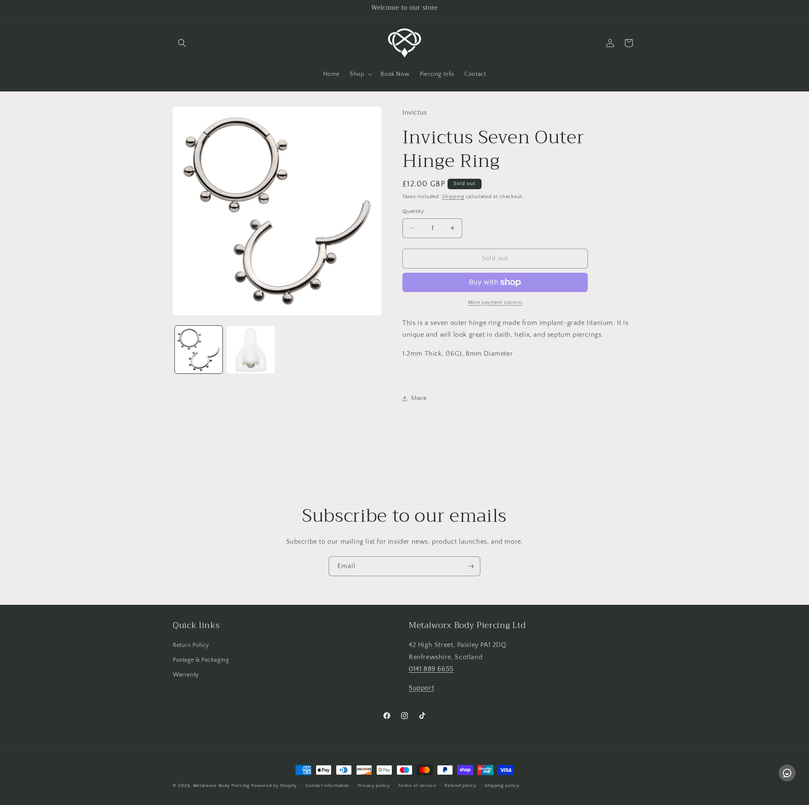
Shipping (453, 196)
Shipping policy (502, 785)
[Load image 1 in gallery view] (198, 349)
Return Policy (191, 645)
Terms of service (417, 785)
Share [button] (419, 398)
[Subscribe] (470, 566)
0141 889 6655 (431, 669)
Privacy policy (374, 785)
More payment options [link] (495, 302)
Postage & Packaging (201, 660)
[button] (182, 43)
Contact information (327, 785)
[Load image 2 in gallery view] (250, 349)
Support (421, 688)
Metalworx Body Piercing (221, 785)
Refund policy (460, 785)
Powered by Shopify (274, 785)
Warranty (186, 674)
